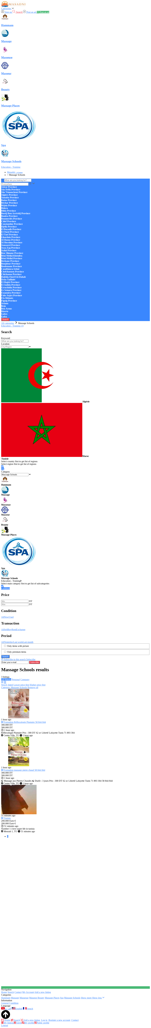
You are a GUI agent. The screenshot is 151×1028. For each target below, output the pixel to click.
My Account (28, 992)
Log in (44, 1020)
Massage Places (52, 998)
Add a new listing (42, 992)
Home (4, 992)
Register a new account (59, 1020)
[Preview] (2, 722)
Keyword (5, 338)
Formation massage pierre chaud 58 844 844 (24, 770)
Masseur (33, 998)
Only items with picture (18, 646)
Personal (16, 679)
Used (11, 617)
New (6, 617)
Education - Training (10, 167)
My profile (29, 1023)
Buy (10, 629)
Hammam (5, 998)
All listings (6, 679)
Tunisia (7, 818)
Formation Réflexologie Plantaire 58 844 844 (25, 722)
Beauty (41, 998)
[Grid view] (5, 682)
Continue (5, 588)
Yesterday (8, 642)
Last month (28, 642)
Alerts (19, 1023)
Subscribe (34, 662)
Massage (15, 998)
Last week (18, 642)
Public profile (43, 1023)
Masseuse (24, 998)
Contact (18, 992)
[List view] (2, 682)
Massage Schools (72, 998)
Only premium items (16, 652)
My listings (9, 1023)
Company (24, 679)
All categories (7, 323)
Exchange (20, 629)
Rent (14, 629)
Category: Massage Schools (14, 687)
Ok (2, 469)
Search (5, 319)
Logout (4, 1025)
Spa (62, 998)
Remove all (33, 687)
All (2, 617)
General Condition (9, 1003)
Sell (6, 629)
